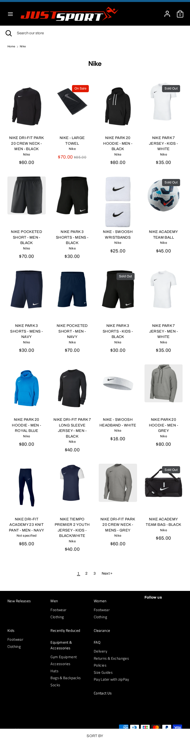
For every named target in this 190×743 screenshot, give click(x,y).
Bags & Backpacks (65, 678)
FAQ (97, 642)
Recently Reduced (65, 630)
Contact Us (103, 693)
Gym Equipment (63, 657)
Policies (100, 665)
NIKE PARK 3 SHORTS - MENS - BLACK (72, 237)
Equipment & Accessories (61, 645)
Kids (11, 630)
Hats (54, 671)
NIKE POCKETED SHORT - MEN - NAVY (72, 331)
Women (100, 601)
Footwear (58, 610)
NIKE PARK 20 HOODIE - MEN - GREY (163, 425)
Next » (107, 573)
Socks (55, 685)
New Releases (19, 601)
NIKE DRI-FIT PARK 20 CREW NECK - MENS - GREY (117, 524)
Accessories (60, 664)
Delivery (100, 651)
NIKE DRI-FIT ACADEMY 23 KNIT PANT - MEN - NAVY (26, 524)
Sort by (95, 736)
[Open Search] (8, 33)
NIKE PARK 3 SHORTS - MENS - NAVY (26, 331)
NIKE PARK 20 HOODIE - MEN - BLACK (117, 143)
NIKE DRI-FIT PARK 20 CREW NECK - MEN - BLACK (26, 143)
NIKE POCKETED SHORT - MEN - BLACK (26, 237)
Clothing (57, 617)
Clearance (102, 630)
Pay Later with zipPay (111, 679)
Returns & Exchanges (111, 658)
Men (54, 601)
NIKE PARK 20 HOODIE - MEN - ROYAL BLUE (26, 425)
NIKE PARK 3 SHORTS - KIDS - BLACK (118, 331)
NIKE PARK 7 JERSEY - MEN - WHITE (163, 331)
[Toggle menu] (10, 14)
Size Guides (103, 672)
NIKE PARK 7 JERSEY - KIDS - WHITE (163, 143)
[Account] (167, 12)
